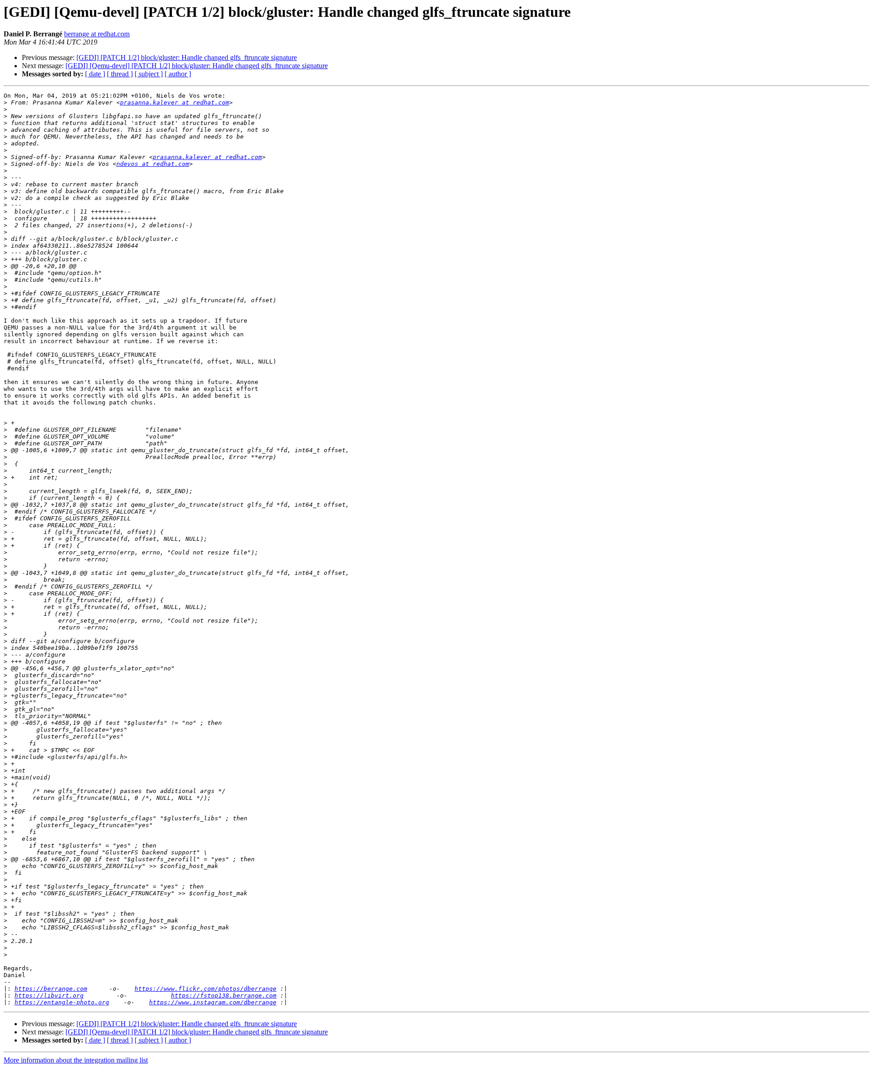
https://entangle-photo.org (62, 1002)
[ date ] (95, 74)
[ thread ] (120, 74)
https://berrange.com (51, 988)
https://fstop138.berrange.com (223, 995)
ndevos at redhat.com (152, 163)
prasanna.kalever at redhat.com (174, 102)
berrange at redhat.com (97, 34)
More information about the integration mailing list (76, 1060)
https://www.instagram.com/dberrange (212, 1002)
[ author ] (178, 74)
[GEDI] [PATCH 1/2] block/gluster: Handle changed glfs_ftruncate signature (186, 57)
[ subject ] (149, 74)
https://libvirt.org (49, 995)
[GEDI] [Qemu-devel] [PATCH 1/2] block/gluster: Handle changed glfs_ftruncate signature (196, 66)
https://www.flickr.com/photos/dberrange (205, 988)
